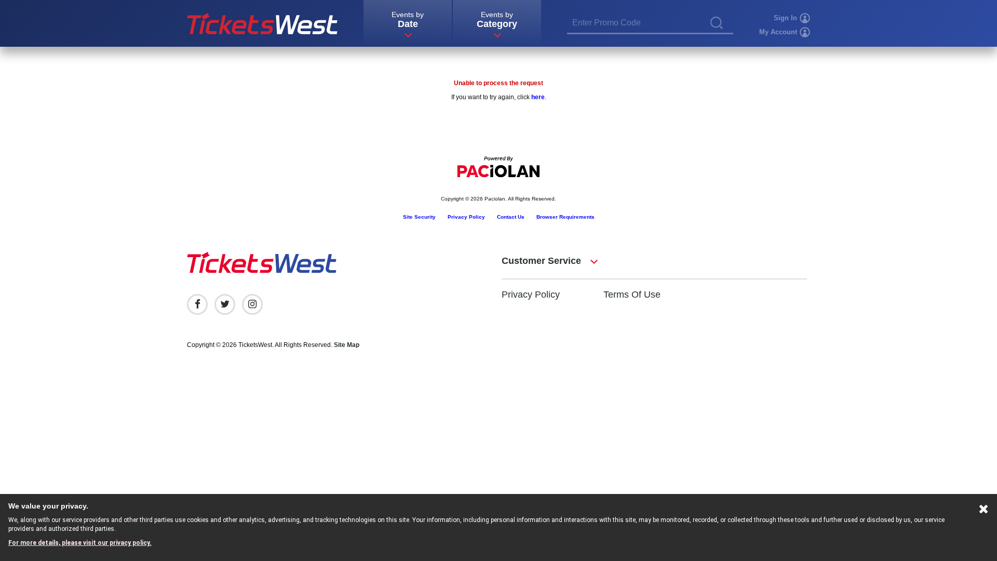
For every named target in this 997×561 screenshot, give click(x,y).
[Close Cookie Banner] (984, 511)
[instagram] (252, 304)
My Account (778, 32)
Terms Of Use (632, 294)
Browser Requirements (565, 217)
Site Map (346, 345)
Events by (408, 19)
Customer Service (541, 261)
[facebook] (197, 304)
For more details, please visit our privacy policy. (80, 542)
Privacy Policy (466, 217)
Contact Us (510, 217)
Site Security (419, 217)
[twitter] (224, 304)
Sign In (785, 18)
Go (716, 23)
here (538, 97)
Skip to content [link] (22, 4)
